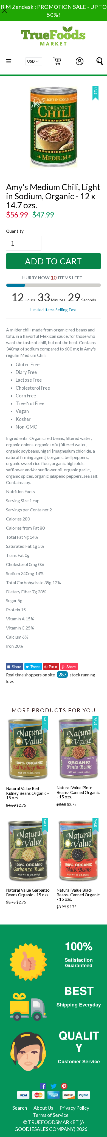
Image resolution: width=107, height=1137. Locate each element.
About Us (43, 1108)
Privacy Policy (74, 1108)
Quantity (15, 231)
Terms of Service (51, 1115)
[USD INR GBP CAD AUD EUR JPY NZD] (33, 61)
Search (19, 1108)
